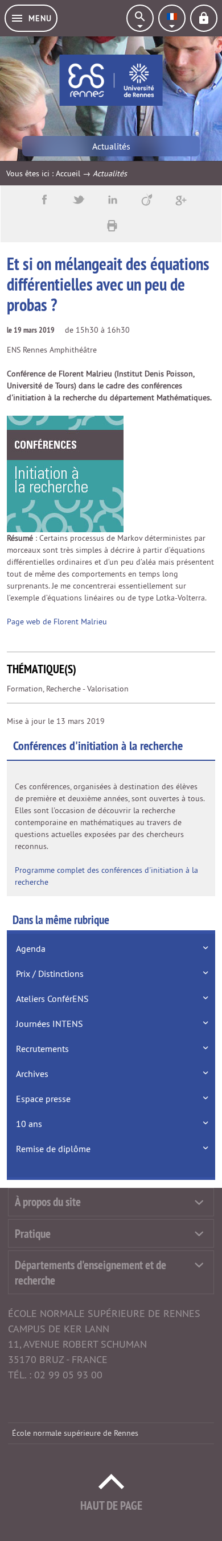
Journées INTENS (49, 1023)
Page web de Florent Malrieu (57, 621)
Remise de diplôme (53, 1148)
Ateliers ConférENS (52, 998)
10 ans (29, 1123)
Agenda (31, 948)
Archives (32, 1073)
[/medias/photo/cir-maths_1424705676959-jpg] (65, 473)
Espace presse (43, 1098)
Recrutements (42, 1048)
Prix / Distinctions (50, 973)
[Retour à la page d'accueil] (111, 80)
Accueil (68, 173)
